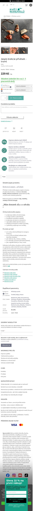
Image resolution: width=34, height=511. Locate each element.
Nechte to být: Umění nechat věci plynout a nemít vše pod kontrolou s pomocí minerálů (16, 411)
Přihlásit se (6, 345)
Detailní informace (6, 121)
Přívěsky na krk (15, 292)
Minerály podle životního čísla (12, 276)
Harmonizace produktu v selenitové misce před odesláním (17, 389)
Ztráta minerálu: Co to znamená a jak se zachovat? (14, 384)
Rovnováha (26, 299)
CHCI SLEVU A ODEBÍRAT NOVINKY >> (16, 500)
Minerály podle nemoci (10, 278)
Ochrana (13, 299)
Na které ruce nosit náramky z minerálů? (11, 387)
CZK (11, 5)
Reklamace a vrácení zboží (8, 360)
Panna (21, 295)
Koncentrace (25, 298)
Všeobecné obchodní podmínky (9, 358)
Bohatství (14, 298)
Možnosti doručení (6, 93)
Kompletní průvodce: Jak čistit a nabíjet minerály (14, 392)
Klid (19, 298)
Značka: (7, 66)
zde (9, 266)
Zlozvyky (26, 301)
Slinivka (22, 305)
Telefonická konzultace (7, 356)
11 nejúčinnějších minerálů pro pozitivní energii (13, 408)
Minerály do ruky (8, 281)
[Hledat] (3, 5)
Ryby (17, 295)
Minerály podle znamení (10, 274)
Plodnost (19, 299)
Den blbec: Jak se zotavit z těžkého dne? (12, 405)
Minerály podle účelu (10, 273)
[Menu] (31, 5)
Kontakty (3, 371)
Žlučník (24, 307)
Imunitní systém (16, 303)
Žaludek (19, 307)
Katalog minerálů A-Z (10, 280)
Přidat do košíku (17, 98)
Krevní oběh (25, 303)
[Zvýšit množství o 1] (7, 97)
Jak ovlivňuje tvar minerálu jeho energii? (11, 395)
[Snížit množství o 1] (7, 99)
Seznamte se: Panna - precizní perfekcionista (13, 402)
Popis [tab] (4, 177)
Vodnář (13, 295)
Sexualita (14, 301)
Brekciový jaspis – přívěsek (13, 187)
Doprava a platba (5, 354)
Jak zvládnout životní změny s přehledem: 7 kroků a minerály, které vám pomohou (15, 415)
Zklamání (20, 301)
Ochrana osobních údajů (7, 363)
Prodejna (3, 374)
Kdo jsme (3, 377)
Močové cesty (15, 305)
